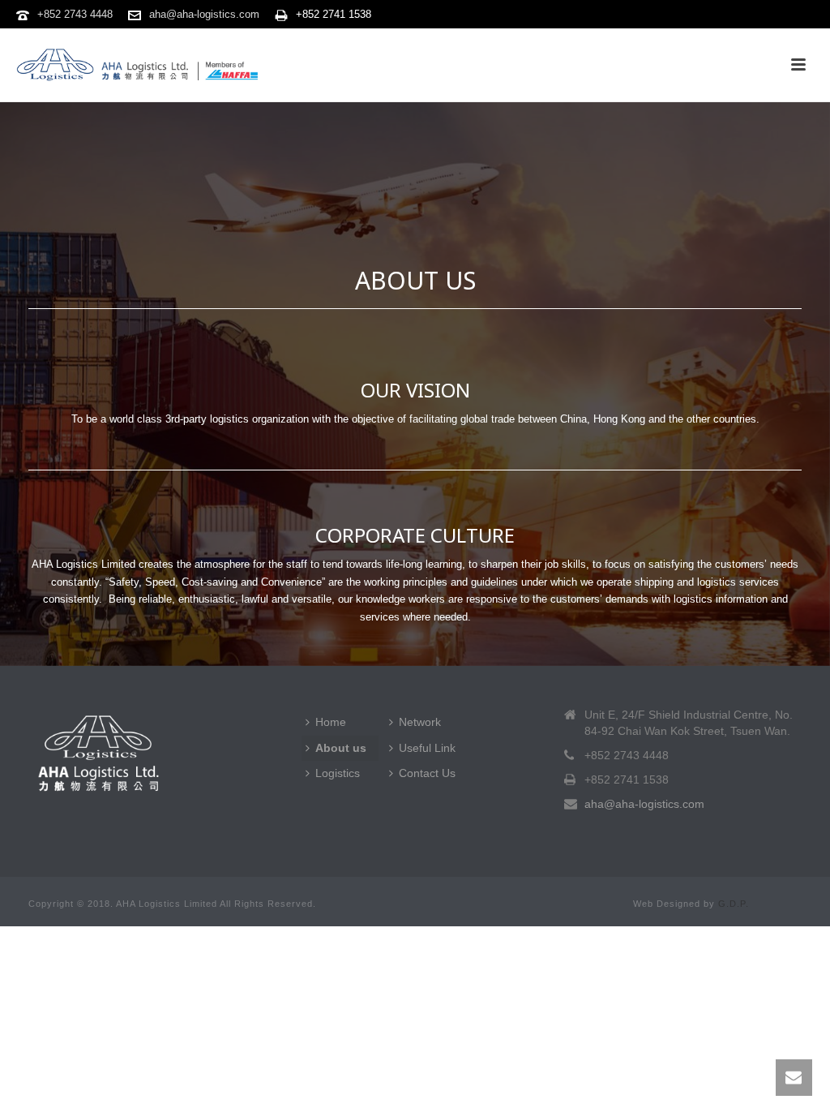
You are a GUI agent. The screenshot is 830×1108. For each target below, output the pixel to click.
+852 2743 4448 (75, 14)
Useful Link (427, 747)
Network (420, 721)
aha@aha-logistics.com (204, 14)
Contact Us (427, 773)
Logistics (337, 773)
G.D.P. (733, 903)
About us (340, 747)
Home (330, 721)
